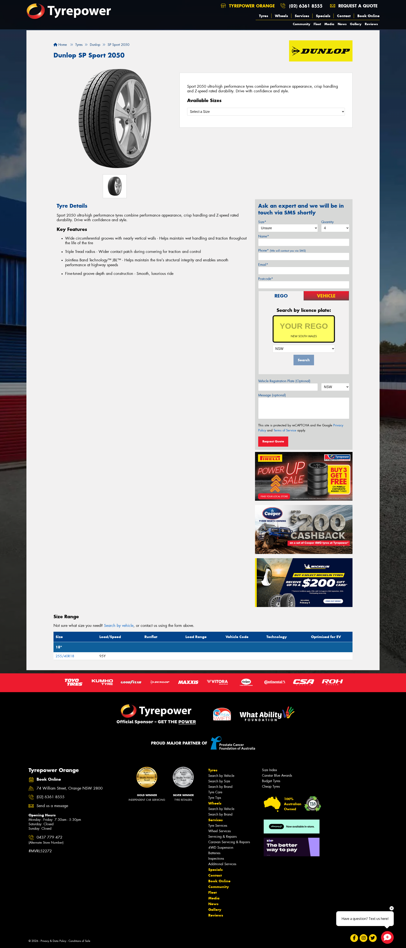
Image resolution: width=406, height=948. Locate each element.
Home (62, 44)
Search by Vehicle (221, 775)
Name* (263, 236)
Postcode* (265, 279)
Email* (263, 264)
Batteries (214, 853)
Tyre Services (217, 825)
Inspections (216, 858)
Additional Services (222, 864)
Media (329, 24)
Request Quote (273, 441)
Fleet (317, 24)
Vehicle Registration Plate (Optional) (284, 381)
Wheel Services (219, 831)
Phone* (282, 250)
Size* (262, 222)
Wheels (281, 16)
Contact (344, 16)
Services (302, 16)
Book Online (368, 16)
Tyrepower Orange (251, 5)
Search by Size (219, 781)
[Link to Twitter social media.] (373, 938)
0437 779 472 (46, 840)
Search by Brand (220, 786)
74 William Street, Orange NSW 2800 (70, 788)
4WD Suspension (220, 847)
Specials (323, 16)
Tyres (263, 16)
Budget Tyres (271, 781)
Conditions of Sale (79, 941)
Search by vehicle (118, 625)
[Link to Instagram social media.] (364, 938)
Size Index (269, 770)
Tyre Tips (214, 797)
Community (301, 24)
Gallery (355, 24)
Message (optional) (272, 395)
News (342, 24)
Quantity (327, 222)
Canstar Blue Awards (277, 775)
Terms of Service (285, 430)
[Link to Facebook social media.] (354, 938)
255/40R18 (65, 656)
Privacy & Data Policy (53, 941)
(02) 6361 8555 (305, 5)
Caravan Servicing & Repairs (229, 842)
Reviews (371, 24)
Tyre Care (215, 792)
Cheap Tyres (271, 786)
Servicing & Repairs (222, 836)
